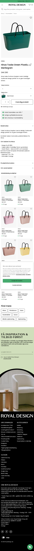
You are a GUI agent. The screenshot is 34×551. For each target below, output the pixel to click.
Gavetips (3, 466)
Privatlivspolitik (5, 438)
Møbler (19, 425)
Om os (3, 434)
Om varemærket (6, 168)
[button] (30, 5)
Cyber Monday (5, 475)
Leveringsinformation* (7, 429)
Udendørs (4, 462)
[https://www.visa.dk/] (7, 537)
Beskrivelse (4, 126)
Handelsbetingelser (6, 427)
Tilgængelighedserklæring (9, 447)
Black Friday (4, 473)
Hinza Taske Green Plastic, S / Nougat (23, 231)
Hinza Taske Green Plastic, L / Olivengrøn (23, 199)
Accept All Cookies (17, 280)
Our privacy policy (20, 274)
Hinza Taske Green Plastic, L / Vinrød (23, 294)
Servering (20, 429)
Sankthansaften (6, 469)
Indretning (20, 432)
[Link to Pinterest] (2, 531)
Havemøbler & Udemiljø (24, 441)
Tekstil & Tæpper (22, 434)
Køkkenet (19, 436)
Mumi (2, 464)
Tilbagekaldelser (6, 450)
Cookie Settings (17, 285)
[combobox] (17, 88)
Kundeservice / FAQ (7, 425)
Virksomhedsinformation (8, 436)
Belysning (20, 427)
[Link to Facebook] (6, 531)
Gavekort (4, 445)
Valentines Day (5, 457)
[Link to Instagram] (10, 531)
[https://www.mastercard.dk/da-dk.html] (3, 537)
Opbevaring (20, 438)
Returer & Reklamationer (8, 432)
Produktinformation (7, 163)
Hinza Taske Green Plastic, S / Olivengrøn (7, 199)
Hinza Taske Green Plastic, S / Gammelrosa (8, 231)
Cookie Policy (5, 441)
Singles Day (4, 471)
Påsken (3, 460)
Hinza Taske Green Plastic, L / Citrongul (7, 294)
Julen (2, 477)
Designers (4, 443)
